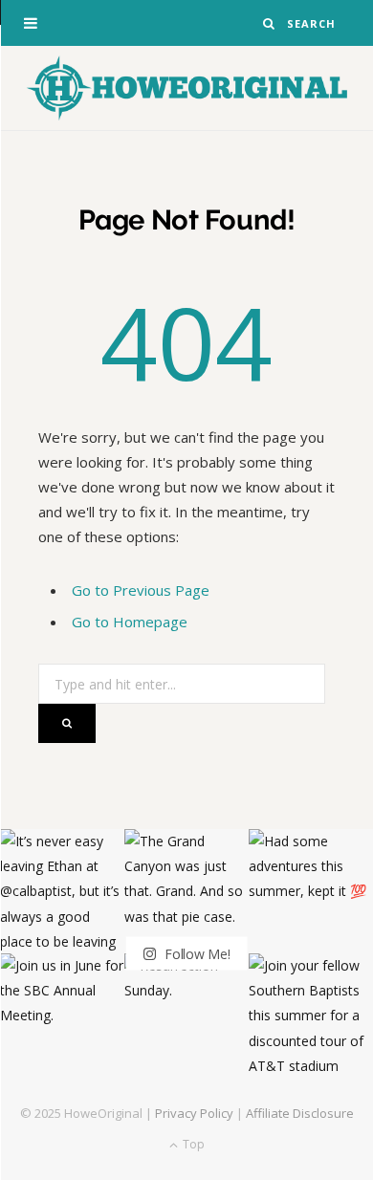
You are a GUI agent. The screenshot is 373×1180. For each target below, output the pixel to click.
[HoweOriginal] (186, 87)
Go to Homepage (129, 621)
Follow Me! (195, 954)
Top (192, 1144)
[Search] (269, 23)
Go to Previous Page (140, 590)
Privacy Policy (194, 1113)
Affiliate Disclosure (300, 1113)
